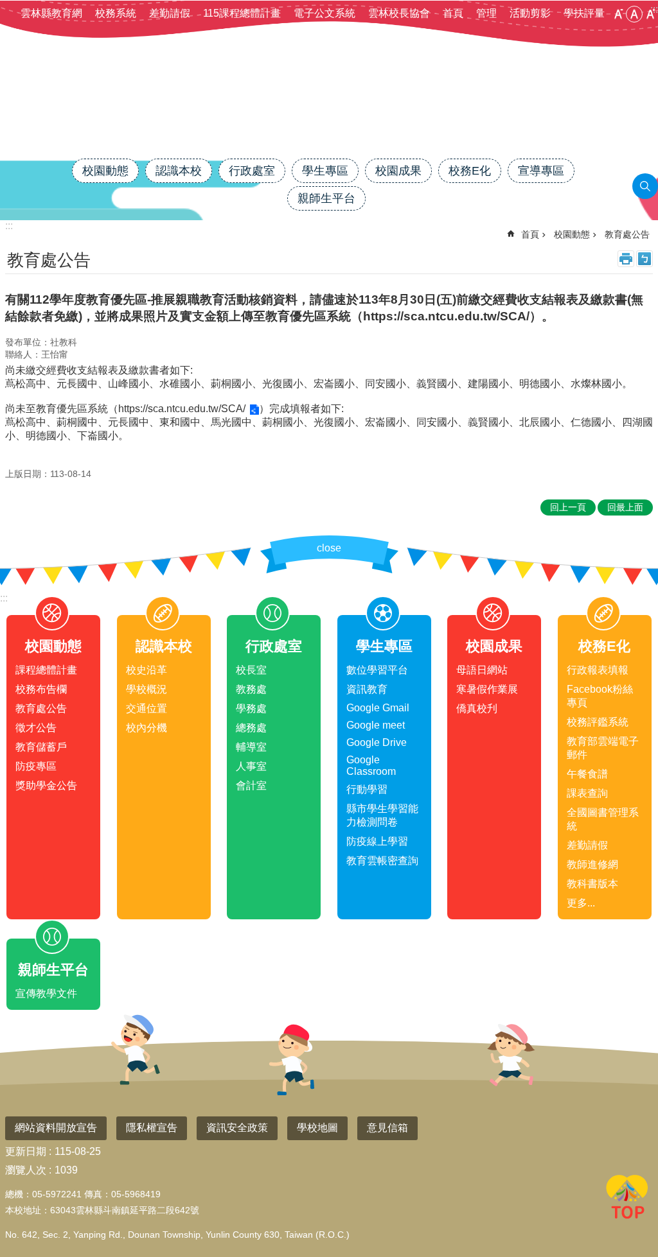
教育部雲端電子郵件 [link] (603, 748)
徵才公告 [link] (36, 727)
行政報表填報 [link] (597, 669)
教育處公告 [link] (627, 234)
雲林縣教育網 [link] (51, 13)
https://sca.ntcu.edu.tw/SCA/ (181, 408)
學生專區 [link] (325, 170)
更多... (581, 902)
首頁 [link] (453, 13)
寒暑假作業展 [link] (487, 689)
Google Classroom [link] (371, 765)
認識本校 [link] (179, 170)
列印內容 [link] (626, 258)
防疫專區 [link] (36, 766)
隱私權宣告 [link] (151, 1127)
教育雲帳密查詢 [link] (382, 860)
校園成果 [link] (398, 170)
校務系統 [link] (115, 13)
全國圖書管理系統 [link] (603, 819)
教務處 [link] (251, 689)
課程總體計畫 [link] (46, 669)
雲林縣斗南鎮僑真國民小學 (329, 113)
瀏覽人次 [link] (25, 1170)
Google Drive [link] (376, 742)
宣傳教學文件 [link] (46, 993)
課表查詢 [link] (587, 793)
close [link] (329, 547)
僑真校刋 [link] (476, 708)
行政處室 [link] (252, 170)
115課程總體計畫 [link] (242, 13)
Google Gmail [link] (377, 707)
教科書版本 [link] (592, 883)
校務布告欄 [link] (41, 689)
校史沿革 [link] (146, 669)
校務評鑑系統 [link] (597, 721)
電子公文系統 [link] (324, 13)
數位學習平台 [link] (377, 669)
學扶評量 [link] (584, 13)
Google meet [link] (375, 725)
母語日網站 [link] (482, 669)
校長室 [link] (251, 669)
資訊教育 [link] (366, 689)
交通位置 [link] (146, 708)
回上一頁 (568, 507)
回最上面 (627, 1199)
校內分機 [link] (146, 727)
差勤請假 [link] (169, 13)
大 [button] (650, 14)
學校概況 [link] (146, 689)
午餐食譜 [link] (587, 773)
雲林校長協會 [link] (399, 13)
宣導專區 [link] (541, 170)
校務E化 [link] (470, 170)
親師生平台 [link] (326, 198)
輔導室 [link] (251, 746)
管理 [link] (486, 13)
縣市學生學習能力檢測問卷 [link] (382, 815)
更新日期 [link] (25, 1151)
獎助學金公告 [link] (46, 785)
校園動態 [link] (105, 170)
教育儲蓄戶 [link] (41, 746)
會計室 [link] (251, 785)
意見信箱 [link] (387, 1127)
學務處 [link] (251, 708)
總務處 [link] (251, 727)
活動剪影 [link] (530, 13)
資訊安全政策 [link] (237, 1127)
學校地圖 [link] (317, 1127)
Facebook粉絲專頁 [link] (600, 696)
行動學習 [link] (366, 789)
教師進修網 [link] (592, 864)
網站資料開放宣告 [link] (56, 1127)
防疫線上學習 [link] (377, 841)
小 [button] (618, 14)
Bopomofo (644, 258)
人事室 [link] (251, 766)
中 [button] (634, 14)
